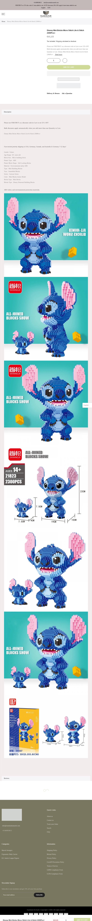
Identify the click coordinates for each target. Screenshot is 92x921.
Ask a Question (67, 93)
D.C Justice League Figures (10, 858)
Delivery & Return (53, 93)
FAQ (48, 832)
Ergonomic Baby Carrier (9, 854)
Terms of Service (52, 866)
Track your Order (52, 824)
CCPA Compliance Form (55, 874)
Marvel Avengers (7, 850)
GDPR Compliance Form (55, 870)
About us (50, 816)
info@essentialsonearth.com (51, 2)
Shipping (59, 41)
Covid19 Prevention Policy (55, 862)
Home (3, 21)
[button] (68, 73)
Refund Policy (51, 854)
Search (49, 828)
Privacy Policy (51, 858)
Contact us (50, 820)
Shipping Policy (52, 850)
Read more (58, 54)
